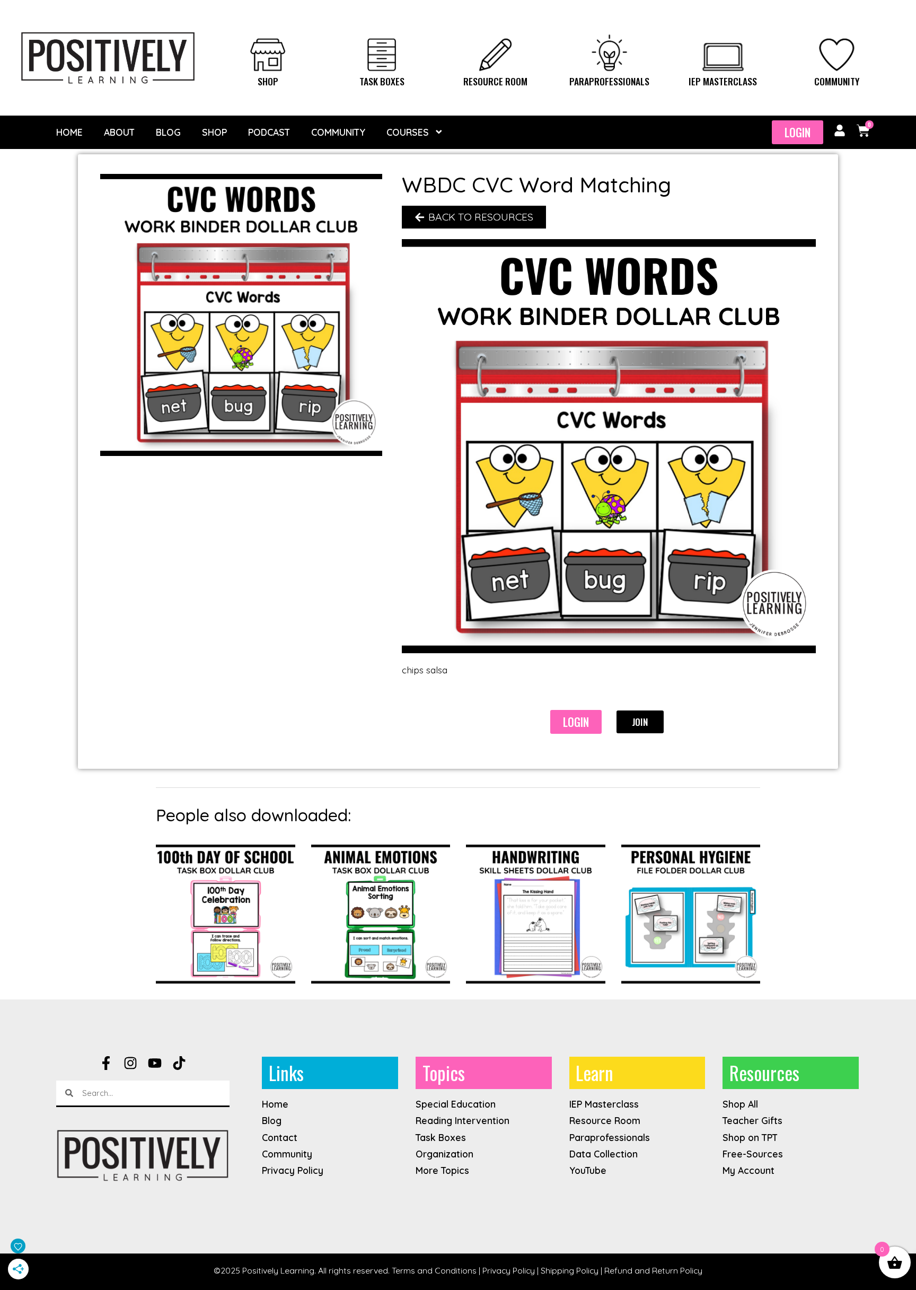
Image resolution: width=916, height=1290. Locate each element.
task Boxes (381, 81)
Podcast (269, 132)
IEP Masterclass (723, 81)
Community (836, 81)
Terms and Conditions (434, 1270)
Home (69, 132)
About (119, 132)
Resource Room (495, 81)
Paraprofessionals (609, 81)
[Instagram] (130, 1063)
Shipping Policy (569, 1270)
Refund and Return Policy (653, 1270)
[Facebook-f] (106, 1063)
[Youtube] (155, 1063)
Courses (407, 132)
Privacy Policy (508, 1270)
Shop (268, 81)
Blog (168, 132)
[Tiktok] (179, 1063)
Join (640, 722)
